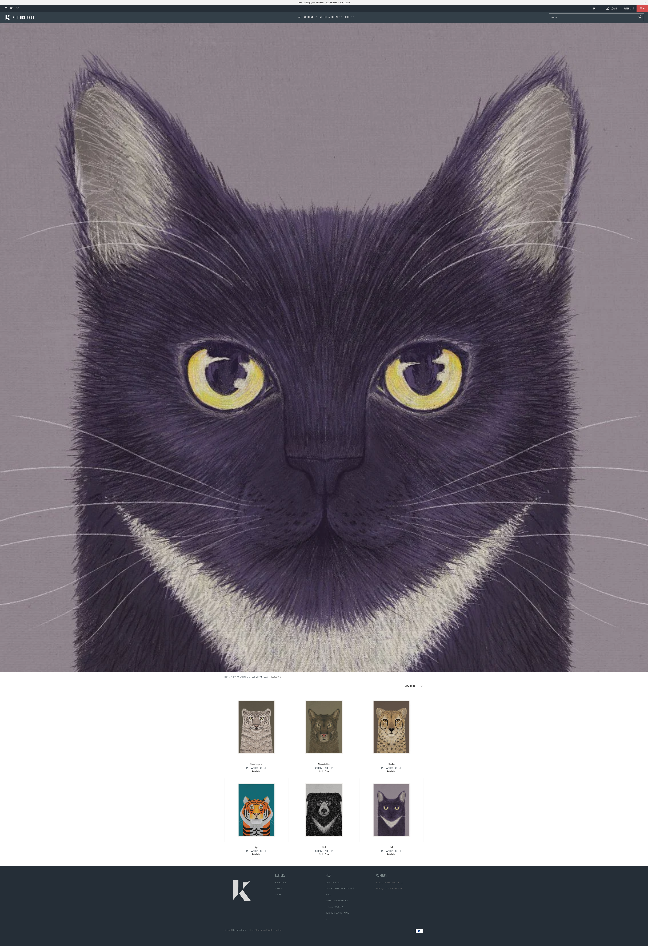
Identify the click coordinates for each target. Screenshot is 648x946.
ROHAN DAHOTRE (256, 768)
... (326, 918)
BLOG (347, 17)
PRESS (278, 888)
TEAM (278, 894)
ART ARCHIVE (306, 17)
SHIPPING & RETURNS (337, 900)
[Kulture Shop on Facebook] (6, 8)
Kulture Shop (239, 930)
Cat (391, 810)
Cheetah (391, 727)
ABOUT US (280, 882)
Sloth (324, 810)
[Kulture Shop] (53, 17)
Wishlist (628, 8)
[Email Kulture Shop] (17, 8)
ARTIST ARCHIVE (328, 17)
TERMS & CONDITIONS (337, 913)
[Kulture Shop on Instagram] (11, 8)
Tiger (256, 810)
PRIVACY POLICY (334, 906)
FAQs (328, 894)
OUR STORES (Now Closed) (340, 888)
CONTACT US (333, 882)
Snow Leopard (256, 727)
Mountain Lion (324, 727)
